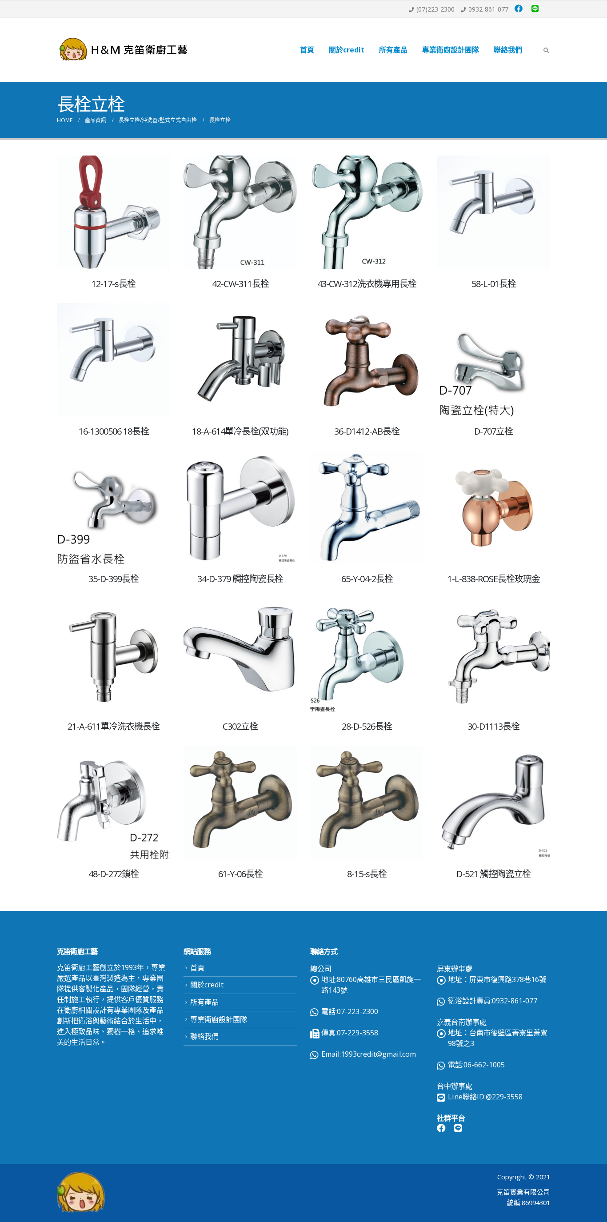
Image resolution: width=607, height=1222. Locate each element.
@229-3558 (504, 1097)
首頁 (307, 50)
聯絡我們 (508, 50)
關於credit (346, 50)
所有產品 (393, 50)
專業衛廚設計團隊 (450, 50)
